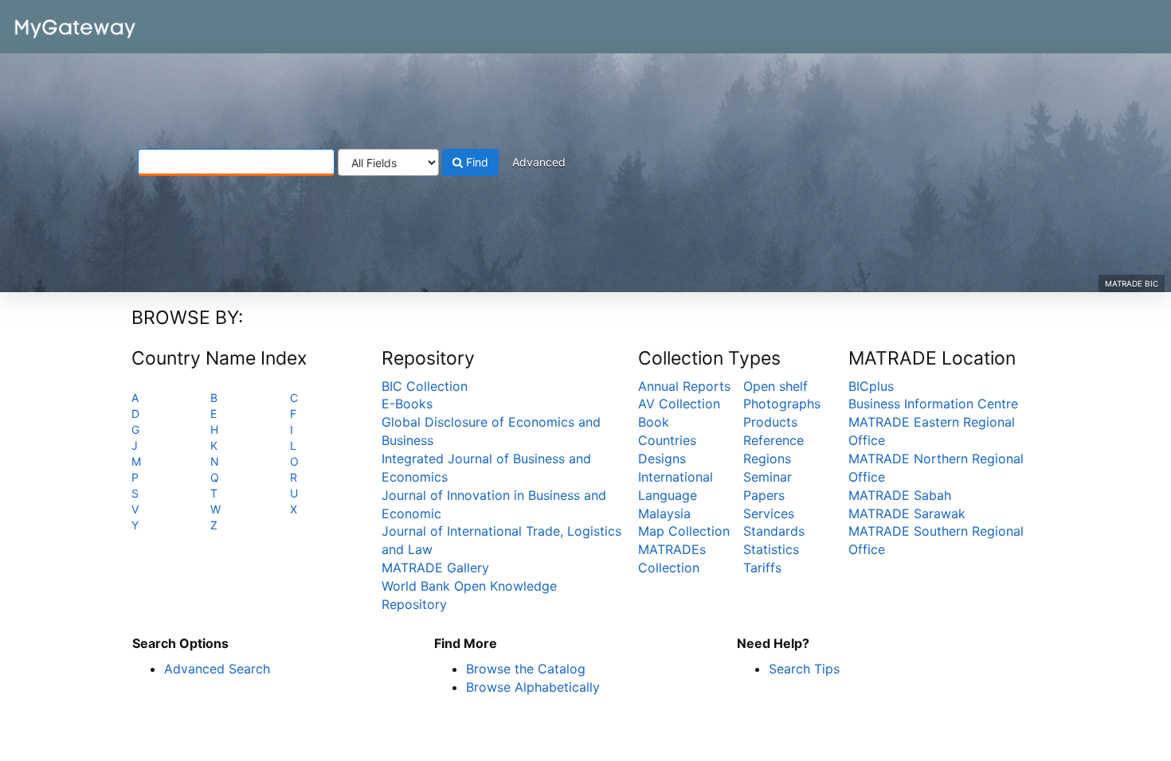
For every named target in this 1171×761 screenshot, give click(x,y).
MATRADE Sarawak (906, 513)
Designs (662, 458)
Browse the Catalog (526, 669)
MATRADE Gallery (435, 568)
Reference (773, 440)
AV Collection (679, 404)
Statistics (771, 549)
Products (770, 422)
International (675, 477)
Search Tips (804, 669)
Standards (774, 531)
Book (653, 422)
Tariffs (762, 568)
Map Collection (684, 531)
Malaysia (664, 513)
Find (475, 162)
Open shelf (775, 386)
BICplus (871, 386)
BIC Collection (425, 386)
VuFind (52, 24)
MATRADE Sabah (899, 495)
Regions (767, 458)
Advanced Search (217, 669)
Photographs (781, 404)
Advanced (539, 162)
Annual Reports (684, 386)
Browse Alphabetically (533, 687)
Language (667, 495)
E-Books (407, 404)
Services (768, 513)
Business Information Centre (933, 404)
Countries (667, 440)
